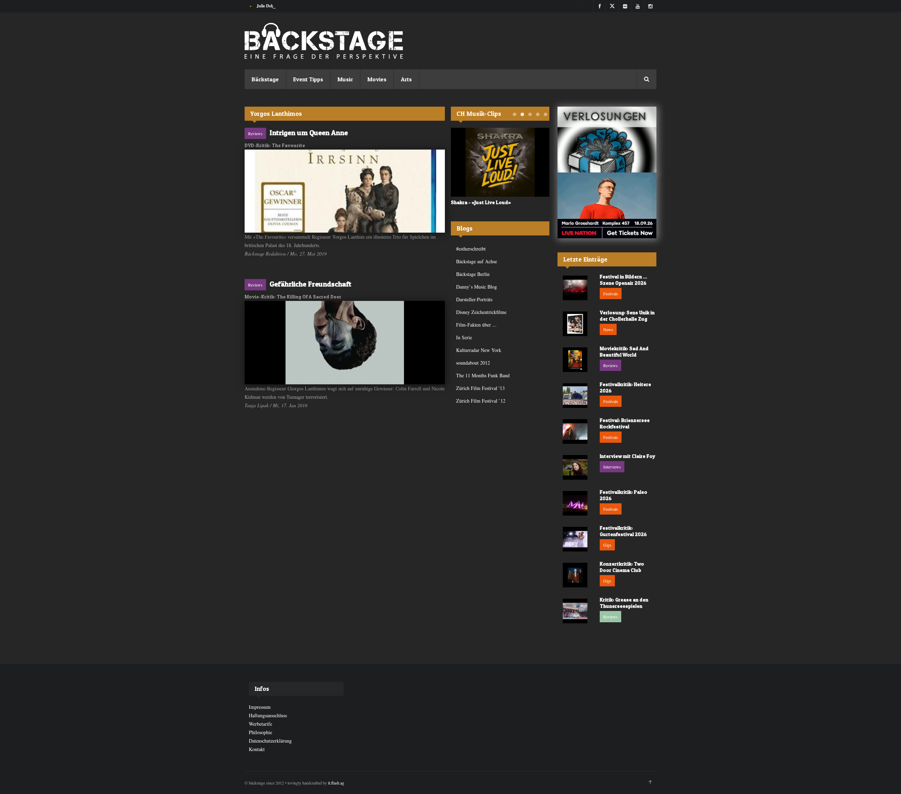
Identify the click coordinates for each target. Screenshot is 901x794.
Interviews (612, 467)
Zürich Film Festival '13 (480, 388)
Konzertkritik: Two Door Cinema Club (622, 567)
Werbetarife (260, 723)
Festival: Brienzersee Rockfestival (625, 423)
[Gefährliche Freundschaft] (345, 342)
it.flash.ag (336, 783)
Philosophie (260, 732)
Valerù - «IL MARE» (472, 202)
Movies (376, 79)
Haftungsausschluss (268, 715)
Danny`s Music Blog (476, 286)
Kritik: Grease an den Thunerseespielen (624, 603)
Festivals (610, 293)
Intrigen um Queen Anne (309, 132)
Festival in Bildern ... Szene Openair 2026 (623, 279)
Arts (406, 79)
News (608, 329)
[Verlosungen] (606, 139)
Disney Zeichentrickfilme (481, 312)
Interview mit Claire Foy (627, 456)
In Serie (464, 337)
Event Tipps (308, 79)
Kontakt (257, 749)
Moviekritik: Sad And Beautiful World (624, 351)
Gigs (607, 545)
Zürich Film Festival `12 (480, 400)
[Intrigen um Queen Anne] (345, 191)
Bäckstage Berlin (473, 274)
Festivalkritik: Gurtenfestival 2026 (623, 531)
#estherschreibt (471, 248)
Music (345, 79)
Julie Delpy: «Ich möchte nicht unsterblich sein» (300, 6)
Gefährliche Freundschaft (310, 284)
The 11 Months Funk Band (483, 375)
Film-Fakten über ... (476, 324)
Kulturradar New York (478, 350)
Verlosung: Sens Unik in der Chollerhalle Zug (627, 315)
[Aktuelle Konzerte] (606, 205)
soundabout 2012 (473, 362)
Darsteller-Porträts (474, 299)
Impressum (260, 707)
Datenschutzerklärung (270, 740)
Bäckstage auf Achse (476, 261)
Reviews (255, 133)
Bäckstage (265, 79)
